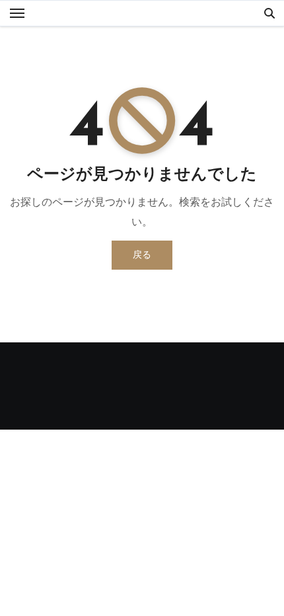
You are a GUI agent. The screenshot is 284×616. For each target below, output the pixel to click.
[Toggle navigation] (17, 13)
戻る (142, 254)
